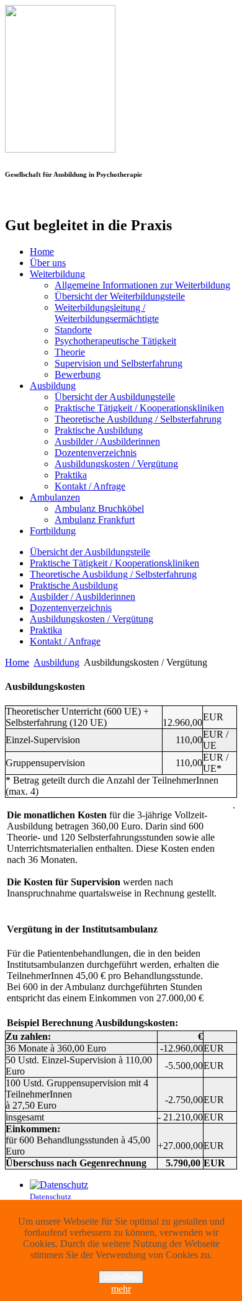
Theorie (70, 352)
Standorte (73, 329)
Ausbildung (53, 385)
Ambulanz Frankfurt (95, 519)
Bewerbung (78, 374)
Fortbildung (53, 530)
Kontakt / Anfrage (90, 486)
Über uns (48, 262)
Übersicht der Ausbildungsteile (115, 396)
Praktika (71, 475)
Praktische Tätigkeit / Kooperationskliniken (139, 408)
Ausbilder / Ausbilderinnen (107, 441)
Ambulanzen (55, 497)
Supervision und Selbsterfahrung (118, 363)
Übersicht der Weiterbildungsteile (120, 296)
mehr (121, 1289)
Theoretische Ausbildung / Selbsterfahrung (138, 419)
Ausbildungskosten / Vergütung (116, 463)
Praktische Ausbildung (99, 430)
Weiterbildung (57, 274)
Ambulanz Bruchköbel (99, 508)
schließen (121, 1277)
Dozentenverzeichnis (96, 452)
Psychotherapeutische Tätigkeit (115, 341)
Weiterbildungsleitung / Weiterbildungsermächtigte (107, 313)
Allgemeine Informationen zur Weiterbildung (142, 285)
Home (42, 251)
